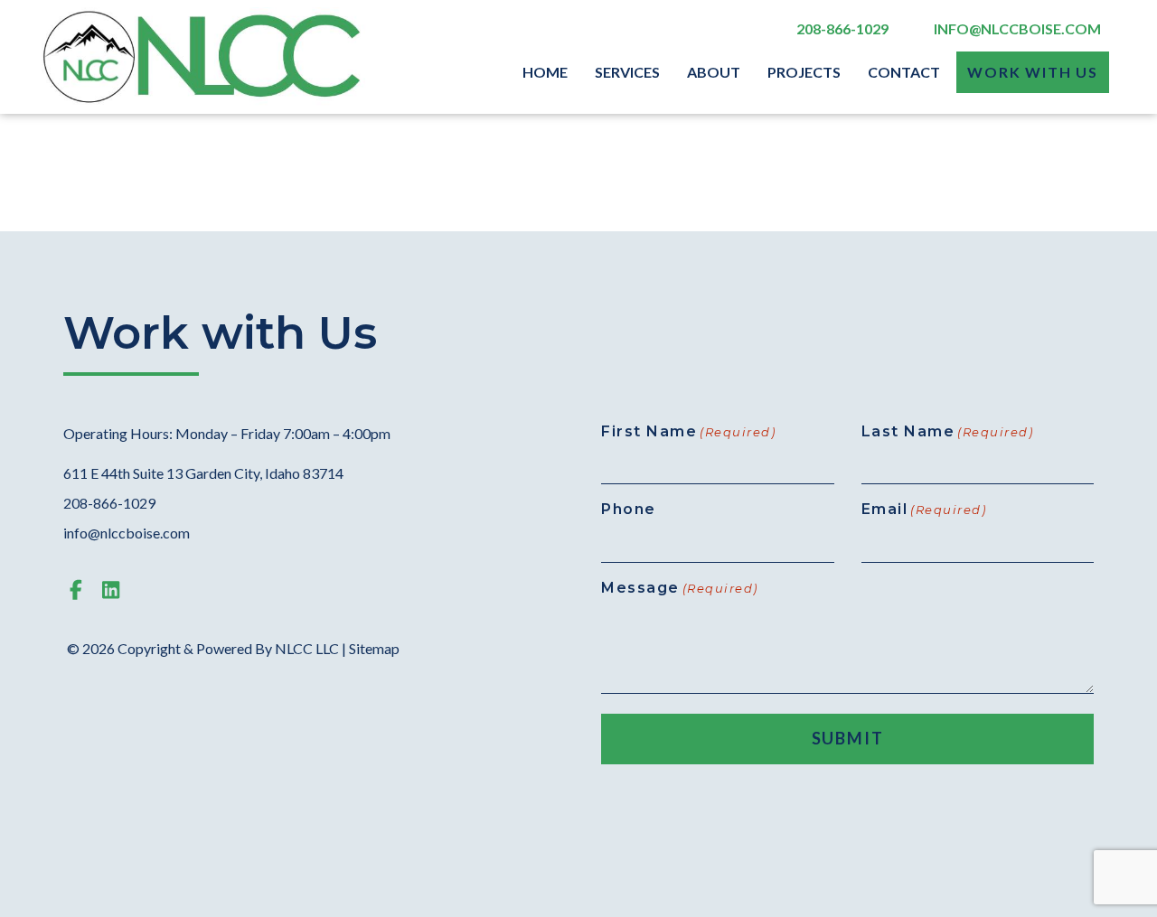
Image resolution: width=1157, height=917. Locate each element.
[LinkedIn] (111, 589)
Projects (804, 71)
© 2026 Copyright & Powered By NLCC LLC (204, 648)
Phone (628, 509)
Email (924, 509)
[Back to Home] (204, 57)
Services (627, 71)
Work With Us (1032, 71)
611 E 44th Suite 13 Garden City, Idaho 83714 (203, 473)
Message (679, 587)
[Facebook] (76, 589)
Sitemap (374, 648)
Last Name (947, 431)
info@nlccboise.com (1017, 28)
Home (545, 71)
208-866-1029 (842, 28)
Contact (904, 71)
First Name (688, 431)
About (713, 71)
